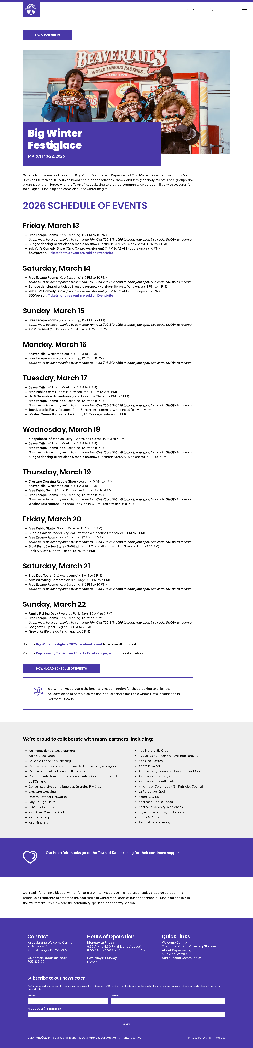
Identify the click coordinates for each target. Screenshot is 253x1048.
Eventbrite (105, 253)
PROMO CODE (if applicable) (44, 1008)
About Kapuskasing (176, 950)
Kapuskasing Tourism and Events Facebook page (73, 653)
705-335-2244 (38, 961)
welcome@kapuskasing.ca (47, 958)
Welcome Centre (174, 942)
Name (32, 995)
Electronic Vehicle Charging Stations (189, 946)
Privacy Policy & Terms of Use (206, 1037)
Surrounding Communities (182, 958)
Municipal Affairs (174, 954)
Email (115, 995)
